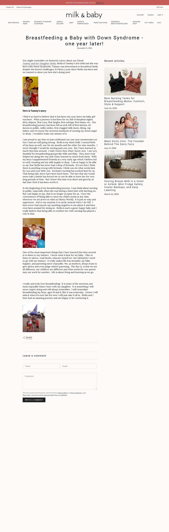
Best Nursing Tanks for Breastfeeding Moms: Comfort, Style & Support (124, 101)
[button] (26, 23)
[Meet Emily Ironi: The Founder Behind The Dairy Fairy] (125, 124)
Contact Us (10, 7)
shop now (100, 3)
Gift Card (160, 7)
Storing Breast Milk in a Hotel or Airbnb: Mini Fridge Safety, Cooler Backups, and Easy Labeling (124, 186)
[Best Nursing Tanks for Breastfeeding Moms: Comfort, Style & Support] (125, 81)
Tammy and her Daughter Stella (39, 63)
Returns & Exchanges (24, 7)
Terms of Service (76, 393)
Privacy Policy (62, 393)
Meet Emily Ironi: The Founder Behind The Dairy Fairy (124, 143)
